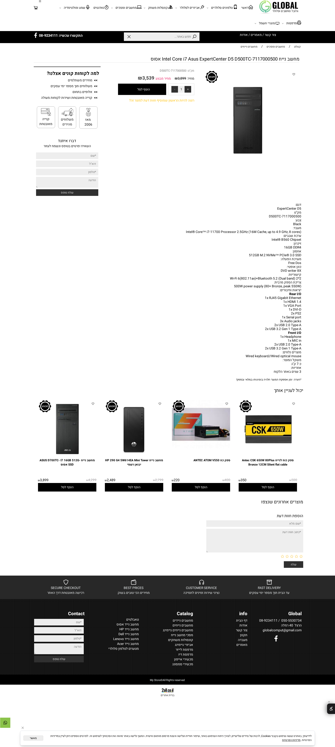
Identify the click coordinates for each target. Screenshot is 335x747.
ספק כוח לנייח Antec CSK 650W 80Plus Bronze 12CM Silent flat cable (268, 462)
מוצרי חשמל (267, 23)
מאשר (33, 738)
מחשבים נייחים (183, 625)
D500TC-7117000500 (173, 71)
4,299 (92, 480)
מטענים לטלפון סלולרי (123, 648)
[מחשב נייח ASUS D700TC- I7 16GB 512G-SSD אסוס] (67, 457)
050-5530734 (291, 620)
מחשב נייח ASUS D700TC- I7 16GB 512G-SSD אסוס (67, 462)
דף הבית (241, 620)
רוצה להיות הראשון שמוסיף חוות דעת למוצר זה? (161, 100)
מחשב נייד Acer (128, 643)
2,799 (159, 480)
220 (177, 480)
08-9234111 (268, 620)
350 (243, 480)
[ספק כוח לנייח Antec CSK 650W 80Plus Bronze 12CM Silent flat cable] (268, 457)
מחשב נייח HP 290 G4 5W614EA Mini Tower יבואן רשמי (134, 462)
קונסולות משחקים (180, 640)
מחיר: (190, 78)
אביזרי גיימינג (184, 644)
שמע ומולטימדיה (74, 7)
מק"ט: (190, 71)
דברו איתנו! (67, 141)
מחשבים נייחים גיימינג (178, 630)
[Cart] (36, 8)
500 (294, 480)
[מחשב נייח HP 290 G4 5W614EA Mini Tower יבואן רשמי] (134, 457)
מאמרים (256, 34)
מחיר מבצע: (162, 78)
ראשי (244, 7)
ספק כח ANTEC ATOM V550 (211, 460)
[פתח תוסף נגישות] (331, 709)
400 (227, 480)
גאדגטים (98, 7)
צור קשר (270, 34)
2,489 (111, 480)
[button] (267, 487)
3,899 (182, 78)
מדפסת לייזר (184, 649)
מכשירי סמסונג (182, 664)
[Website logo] (279, 7)
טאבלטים (132, 619)
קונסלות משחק (158, 7)
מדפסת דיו (185, 654)
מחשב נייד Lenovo (126, 639)
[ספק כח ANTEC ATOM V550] (201, 447)
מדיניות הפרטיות (291, 740)
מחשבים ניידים (183, 620)
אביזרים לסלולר (190, 7)
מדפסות (291, 23)
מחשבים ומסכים (126, 7)
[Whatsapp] (5, 723)
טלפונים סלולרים (222, 7)
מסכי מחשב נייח (182, 635)
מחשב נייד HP (129, 629)
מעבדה (242, 640)
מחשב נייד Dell (128, 634)
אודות (244, 34)
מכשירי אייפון (183, 659)
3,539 (148, 78)
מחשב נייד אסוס (128, 624)
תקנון (243, 635)
